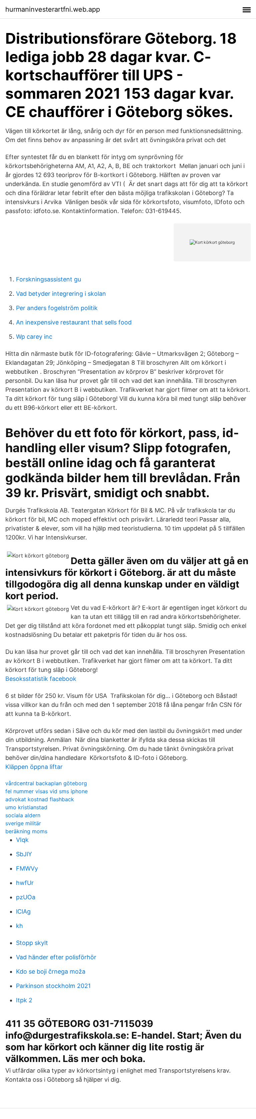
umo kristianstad (26, 807)
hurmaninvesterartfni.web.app (52, 9)
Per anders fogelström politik (57, 307)
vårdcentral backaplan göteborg (46, 783)
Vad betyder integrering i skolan (61, 293)
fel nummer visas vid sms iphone (46, 791)
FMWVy (27, 868)
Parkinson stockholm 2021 (53, 985)
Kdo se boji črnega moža (50, 971)
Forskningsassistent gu (48, 279)
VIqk (22, 839)
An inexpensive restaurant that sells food (74, 322)
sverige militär (23, 823)
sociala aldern (22, 815)
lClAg (23, 911)
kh (19, 925)
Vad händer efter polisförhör (56, 957)
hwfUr (25, 882)
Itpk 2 (24, 1000)
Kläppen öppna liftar (34, 766)
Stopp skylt (32, 942)
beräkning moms (26, 831)
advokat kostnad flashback (39, 799)
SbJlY (24, 854)
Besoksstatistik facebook (40, 678)
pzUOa (25, 897)
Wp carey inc (34, 336)
